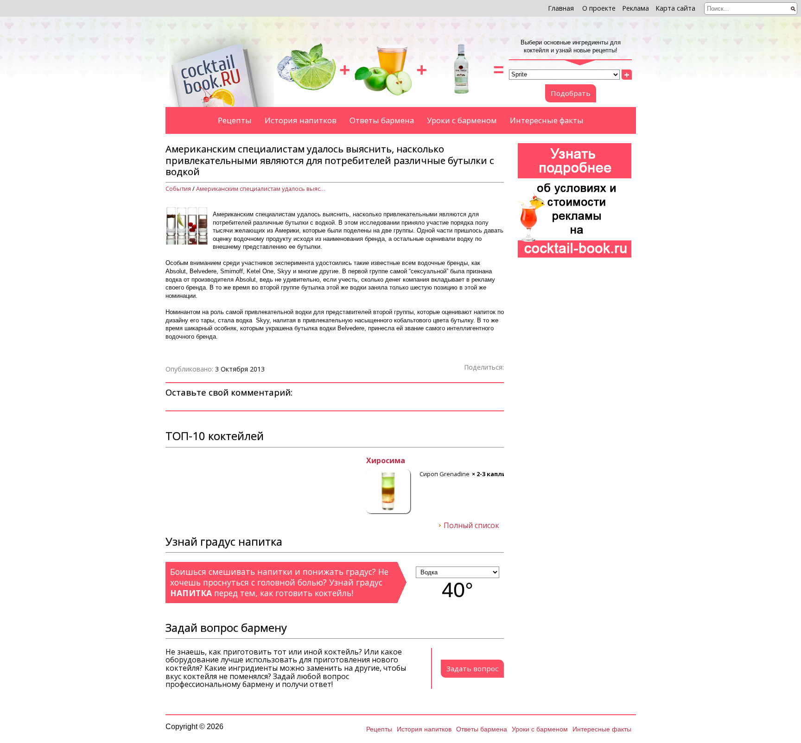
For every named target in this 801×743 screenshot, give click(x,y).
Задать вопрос (472, 668)
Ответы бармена (382, 120)
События (178, 189)
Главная (561, 8)
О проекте (599, 8)
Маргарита (187, 461)
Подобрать (571, 93)
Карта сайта (675, 8)
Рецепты (235, 120)
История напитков (301, 120)
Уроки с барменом (462, 120)
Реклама (635, 8)
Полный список (471, 526)
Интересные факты (547, 120)
